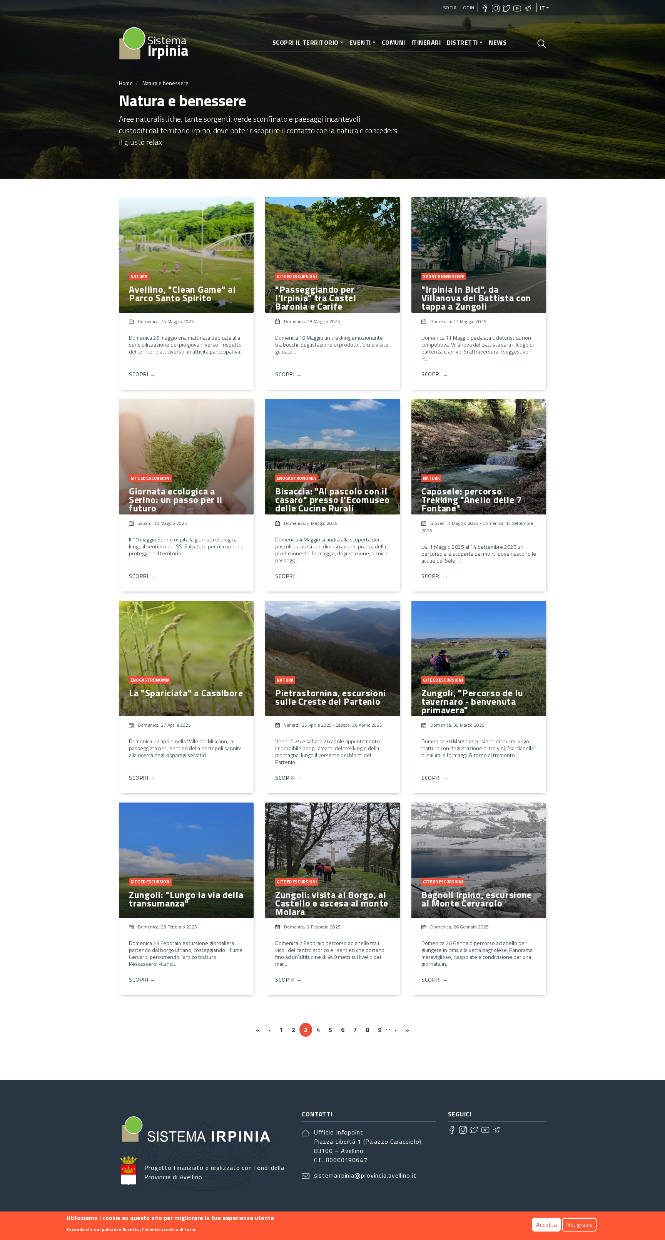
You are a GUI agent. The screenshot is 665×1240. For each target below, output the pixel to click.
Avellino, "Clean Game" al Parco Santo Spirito (182, 293)
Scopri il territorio (305, 42)
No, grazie (579, 1224)
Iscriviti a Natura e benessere (122, 1058)
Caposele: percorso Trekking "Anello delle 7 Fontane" (471, 499)
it (542, 8)
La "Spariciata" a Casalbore (186, 693)
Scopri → (142, 374)
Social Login (459, 7)
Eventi (360, 42)
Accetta (546, 1224)
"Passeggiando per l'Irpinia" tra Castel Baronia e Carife (315, 297)
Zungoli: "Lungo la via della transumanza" (186, 899)
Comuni (393, 42)
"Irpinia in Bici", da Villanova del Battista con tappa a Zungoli (476, 297)
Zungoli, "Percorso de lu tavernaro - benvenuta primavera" (472, 701)
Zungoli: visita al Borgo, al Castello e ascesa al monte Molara (331, 903)
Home (126, 83)
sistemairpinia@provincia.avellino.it (365, 1175)
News (497, 42)
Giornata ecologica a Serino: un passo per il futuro (175, 499)
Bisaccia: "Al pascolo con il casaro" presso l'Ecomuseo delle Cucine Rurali (332, 499)
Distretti (462, 42)
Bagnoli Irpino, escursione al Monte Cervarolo (476, 899)
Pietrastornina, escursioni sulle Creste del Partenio (330, 697)
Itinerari (426, 42)
